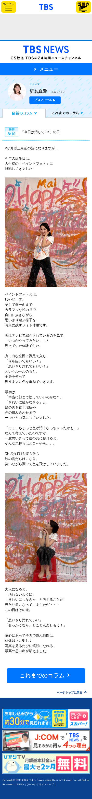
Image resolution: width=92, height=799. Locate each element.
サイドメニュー (8, 7)
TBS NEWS (46, 51)
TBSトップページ (27, 784)
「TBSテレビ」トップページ (46, 6)
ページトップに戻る (69, 692)
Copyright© (8, 780)
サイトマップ (46, 784)
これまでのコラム (56, 113)
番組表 (83, 7)
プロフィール (43, 100)
